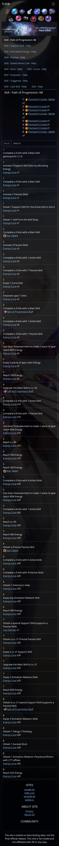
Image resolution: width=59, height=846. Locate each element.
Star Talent (12, 235)
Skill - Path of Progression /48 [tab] (20, 40)
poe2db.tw (29, 796)
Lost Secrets (9, 630)
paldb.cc (29, 799)
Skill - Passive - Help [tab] (14, 57)
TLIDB (6, 4)
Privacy (29, 811)
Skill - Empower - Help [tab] (16, 74)
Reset (7, 143)
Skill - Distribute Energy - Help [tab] (20, 51)
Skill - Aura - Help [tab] (13, 69)
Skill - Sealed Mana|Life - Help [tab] (20, 63)
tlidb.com (29, 793)
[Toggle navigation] (53, 4)
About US (29, 814)
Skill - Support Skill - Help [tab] (17, 45)
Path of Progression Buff (19, 311)
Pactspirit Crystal (37, 106)
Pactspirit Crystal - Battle (41, 99)
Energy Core (9, 172)
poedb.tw (29, 789)
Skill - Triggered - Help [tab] (16, 80)
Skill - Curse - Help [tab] (37, 69)
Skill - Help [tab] (37, 86)
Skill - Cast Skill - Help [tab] (15, 86)
